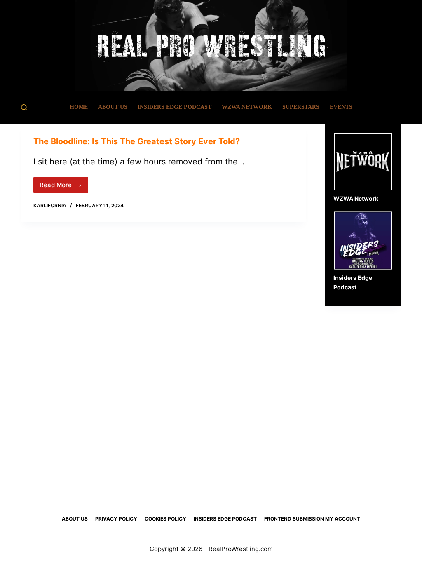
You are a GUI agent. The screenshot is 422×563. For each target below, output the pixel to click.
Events (341, 107)
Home (79, 107)
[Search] (24, 107)
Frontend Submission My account (312, 519)
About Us (112, 107)
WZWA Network (247, 107)
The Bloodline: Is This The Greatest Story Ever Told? (136, 141)
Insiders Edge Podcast (174, 107)
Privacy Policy (116, 519)
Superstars (300, 107)
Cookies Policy (165, 519)
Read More (64, 187)
